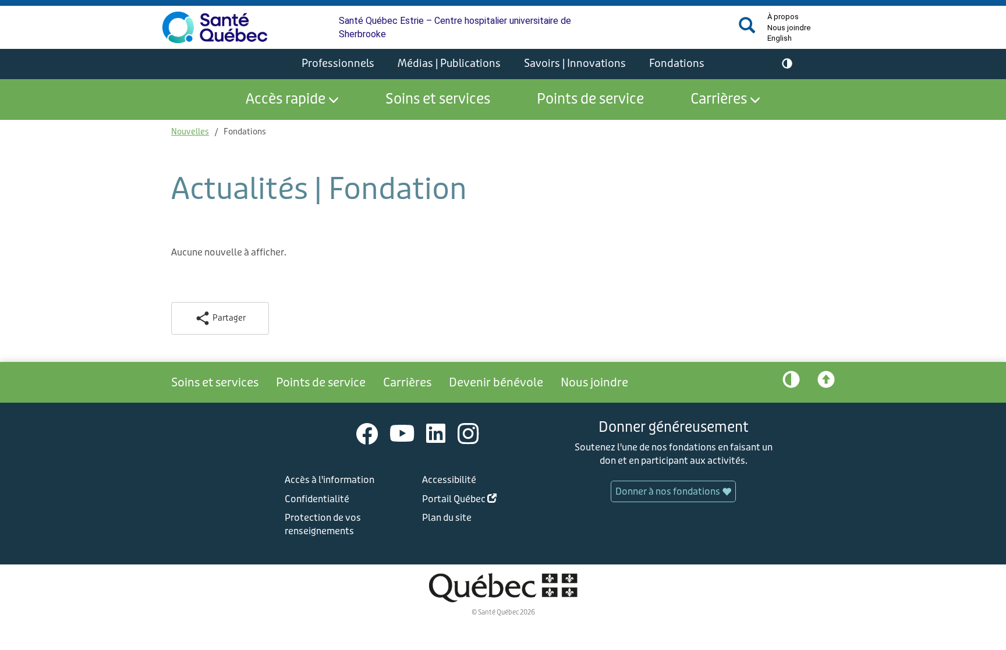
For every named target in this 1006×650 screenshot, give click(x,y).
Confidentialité (317, 499)
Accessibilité (449, 480)
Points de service (590, 99)
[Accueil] (214, 27)
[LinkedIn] (436, 433)
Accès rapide (285, 99)
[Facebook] (367, 433)
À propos (783, 16)
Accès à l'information (329, 480)
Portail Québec (477, 500)
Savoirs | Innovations (575, 63)
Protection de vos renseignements (323, 524)
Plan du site (447, 518)
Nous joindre (788, 27)
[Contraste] (787, 64)
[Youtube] (402, 433)
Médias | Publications (449, 63)
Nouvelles (190, 131)
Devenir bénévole (496, 382)
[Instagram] (468, 433)
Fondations (676, 63)
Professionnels (338, 63)
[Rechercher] (747, 30)
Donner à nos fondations (668, 491)
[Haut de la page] (826, 382)
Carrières (718, 99)
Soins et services (437, 99)
